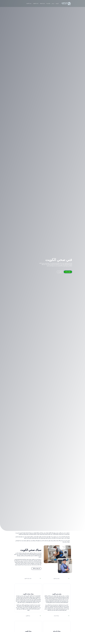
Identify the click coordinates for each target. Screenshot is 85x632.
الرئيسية (57, 3)
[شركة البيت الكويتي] (66, 3)
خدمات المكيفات (35, 3)
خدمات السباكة (42, 3)
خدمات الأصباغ (29, 3)
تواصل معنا (48, 3)
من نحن (53, 3)
